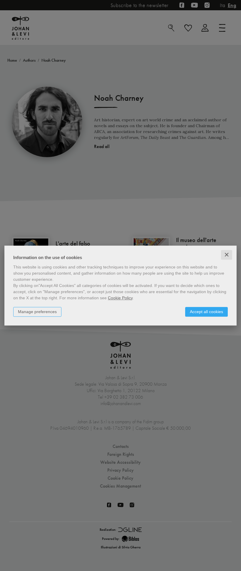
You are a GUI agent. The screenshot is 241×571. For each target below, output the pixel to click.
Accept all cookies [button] (206, 311)
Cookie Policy (120, 297)
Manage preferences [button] (37, 311)
